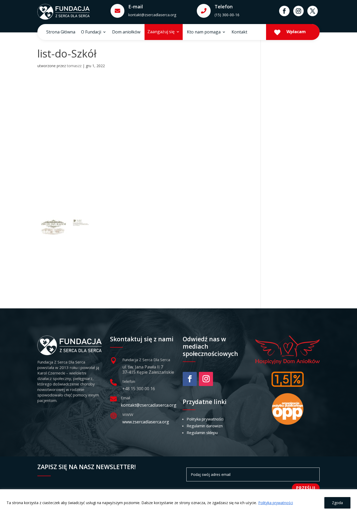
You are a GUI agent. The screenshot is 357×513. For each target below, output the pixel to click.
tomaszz (74, 65)
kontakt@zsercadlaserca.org (152, 14)
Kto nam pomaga (204, 32)
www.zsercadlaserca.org (145, 422)
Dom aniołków (126, 32)
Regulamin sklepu (202, 432)
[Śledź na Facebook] (284, 11)
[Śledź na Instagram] (298, 11)
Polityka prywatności (275, 502)
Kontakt (239, 32)
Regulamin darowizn (205, 425)
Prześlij (305, 488)
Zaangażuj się (161, 32)
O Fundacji (91, 32)
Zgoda (337, 502)
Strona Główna (60, 32)
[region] (178, 501)
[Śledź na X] (312, 11)
